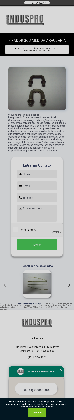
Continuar (37, 412)
